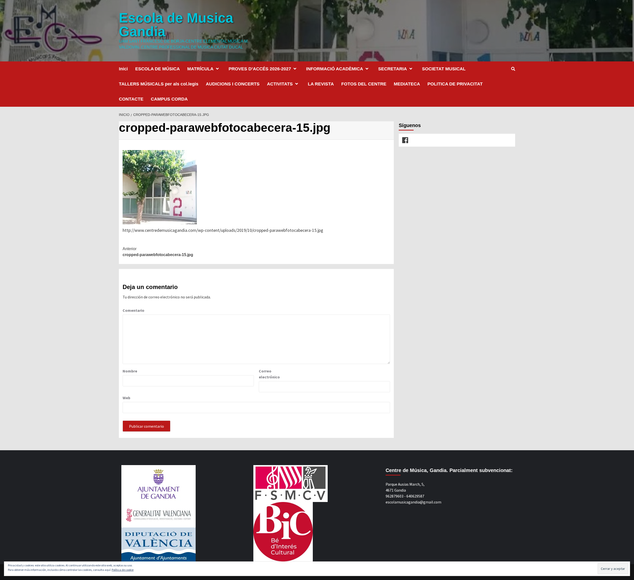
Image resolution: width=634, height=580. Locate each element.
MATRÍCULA (200, 68)
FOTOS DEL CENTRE (363, 83)
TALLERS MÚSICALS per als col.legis (158, 83)
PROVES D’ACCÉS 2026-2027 (260, 68)
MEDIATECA (407, 83)
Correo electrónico (269, 374)
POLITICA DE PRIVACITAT (455, 83)
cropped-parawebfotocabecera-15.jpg (158, 252)
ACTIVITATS (280, 83)
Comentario (133, 310)
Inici (123, 68)
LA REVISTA (321, 83)
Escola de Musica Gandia (176, 24)
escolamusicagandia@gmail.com (413, 502)
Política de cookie (122, 570)
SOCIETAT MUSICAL (444, 68)
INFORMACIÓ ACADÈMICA (334, 68)
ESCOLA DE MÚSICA (157, 68)
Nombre (130, 371)
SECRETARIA (392, 68)
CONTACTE (131, 99)
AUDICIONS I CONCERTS (233, 83)
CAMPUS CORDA (169, 99)
